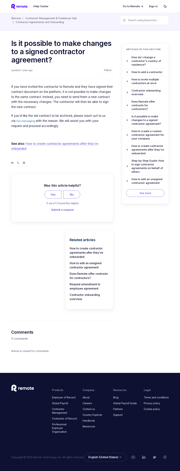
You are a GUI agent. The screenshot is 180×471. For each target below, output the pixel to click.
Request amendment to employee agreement (85, 286)
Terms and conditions (156, 397)
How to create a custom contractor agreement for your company (147, 134)
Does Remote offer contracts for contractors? (89, 276)
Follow (107, 70)
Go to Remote (131, 6)
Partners (118, 409)
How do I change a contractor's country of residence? (146, 61)
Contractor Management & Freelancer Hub (51, 18)
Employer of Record (63, 397)
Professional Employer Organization (59, 428)
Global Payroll (60, 403)
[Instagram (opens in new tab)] (165, 457)
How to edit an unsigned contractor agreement (85, 265)
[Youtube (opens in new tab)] (133, 457)
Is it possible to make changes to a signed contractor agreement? (146, 120)
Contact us (89, 409)
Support (118, 414)
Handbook (89, 420)
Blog (115, 397)
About (86, 397)
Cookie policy (152, 409)
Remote (16, 18)
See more (145, 193)
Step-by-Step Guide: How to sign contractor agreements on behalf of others (147, 166)
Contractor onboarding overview (85, 297)
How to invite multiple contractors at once (145, 81)
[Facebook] (12, 163)
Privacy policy (152, 403)
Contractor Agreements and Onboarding (40, 22)
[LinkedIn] (24, 163)
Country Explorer (92, 414)
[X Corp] (18, 163)
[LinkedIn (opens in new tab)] (144, 457)
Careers (87, 403)
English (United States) (103, 457)
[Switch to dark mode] (165, 6)
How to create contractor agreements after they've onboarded (86, 253)
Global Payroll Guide (125, 403)
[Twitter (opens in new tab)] (154, 457)
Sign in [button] (153, 6)
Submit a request (62, 209)
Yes (52, 194)
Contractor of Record (64, 418)
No (72, 194)
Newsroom (89, 426)
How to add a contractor (146, 72)
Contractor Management (59, 411)
